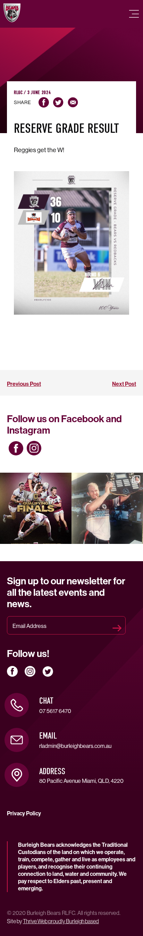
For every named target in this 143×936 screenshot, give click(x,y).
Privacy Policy (24, 813)
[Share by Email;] (73, 102)
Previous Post (24, 383)
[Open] (36, 508)
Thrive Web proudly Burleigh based (61, 921)
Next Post (124, 383)
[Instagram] (65, 537)
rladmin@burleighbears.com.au (75, 745)
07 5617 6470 (55, 710)
